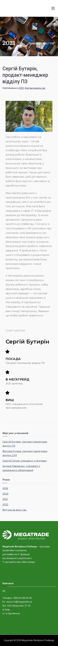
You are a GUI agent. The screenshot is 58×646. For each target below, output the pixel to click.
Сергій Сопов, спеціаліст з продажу (24, 460)
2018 (5, 488)
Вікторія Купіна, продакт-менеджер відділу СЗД (24, 453)
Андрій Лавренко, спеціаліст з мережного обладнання (21, 468)
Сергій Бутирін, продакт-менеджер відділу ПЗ (25, 75)
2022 (5, 504)
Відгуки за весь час (35, 88)
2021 (21, 88)
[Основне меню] (53, 8)
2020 (5, 493)
